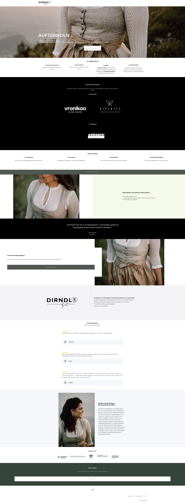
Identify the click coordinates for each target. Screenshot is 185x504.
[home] (44, 3)
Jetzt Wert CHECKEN (92, 48)
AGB (145, 496)
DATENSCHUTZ (139, 496)
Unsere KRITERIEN (51, 267)
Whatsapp (92, 478)
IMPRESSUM (131, 496)
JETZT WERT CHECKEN (92, 172)
